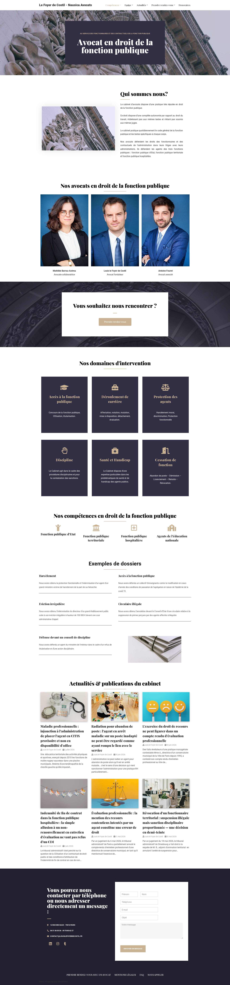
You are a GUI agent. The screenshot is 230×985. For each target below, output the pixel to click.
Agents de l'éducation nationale (172, 538)
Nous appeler (155, 974)
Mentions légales (125, 974)
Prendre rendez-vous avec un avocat (89, 974)
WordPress (63, 981)
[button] (120, 5)
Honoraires (184, 5)
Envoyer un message (133, 949)
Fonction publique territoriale (96, 538)
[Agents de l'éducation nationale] (172, 527)
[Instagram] (57, 943)
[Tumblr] (65, 943)
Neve (41, 981)
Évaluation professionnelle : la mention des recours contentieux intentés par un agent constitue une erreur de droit (114, 822)
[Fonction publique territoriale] (96, 527)
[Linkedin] (50, 943)
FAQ (142, 974)
